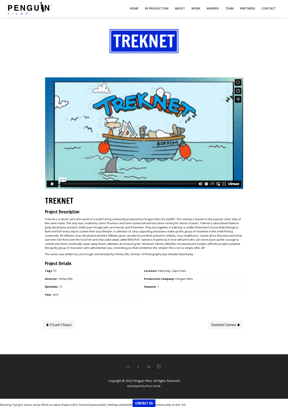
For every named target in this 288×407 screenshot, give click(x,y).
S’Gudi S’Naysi (60, 324)
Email (128, 367)
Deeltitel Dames (224, 324)
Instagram (159, 367)
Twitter (148, 367)
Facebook (138, 367)
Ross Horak (153, 386)
